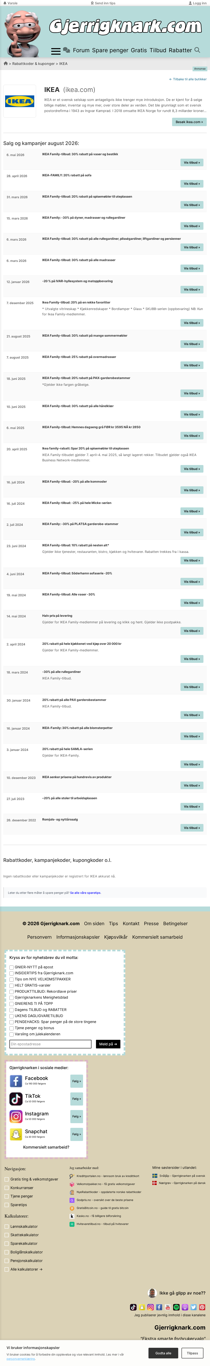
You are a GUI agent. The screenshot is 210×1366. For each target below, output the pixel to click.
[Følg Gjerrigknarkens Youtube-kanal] (167, 1307)
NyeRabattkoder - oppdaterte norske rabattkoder (109, 1192)
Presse (151, 923)
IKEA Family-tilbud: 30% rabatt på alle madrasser (78, 260)
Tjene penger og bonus (34, 1028)
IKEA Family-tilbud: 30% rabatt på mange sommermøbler (84, 335)
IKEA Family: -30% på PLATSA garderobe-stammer (80, 524)
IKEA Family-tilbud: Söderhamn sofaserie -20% (77, 573)
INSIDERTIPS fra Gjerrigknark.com (44, 973)
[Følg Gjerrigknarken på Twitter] (193, 1307)
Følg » (76, 1081)
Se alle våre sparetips (85, 892)
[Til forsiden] (125, 27)
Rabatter (180, 50)
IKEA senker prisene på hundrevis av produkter (77, 777)
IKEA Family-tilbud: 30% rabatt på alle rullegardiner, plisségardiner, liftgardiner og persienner (111, 239)
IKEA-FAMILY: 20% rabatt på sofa (66, 175)
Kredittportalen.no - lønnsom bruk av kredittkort (108, 1176)
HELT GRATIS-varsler (33, 985)
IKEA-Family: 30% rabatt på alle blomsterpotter (77, 728)
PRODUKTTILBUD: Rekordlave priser (46, 991)
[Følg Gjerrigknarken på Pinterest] (202, 1307)
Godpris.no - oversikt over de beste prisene (105, 1200)
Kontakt (131, 923)
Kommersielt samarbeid (157, 937)
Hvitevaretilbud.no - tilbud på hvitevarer (103, 1224)
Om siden (94, 923)
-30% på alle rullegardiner (61, 672)
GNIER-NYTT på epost (34, 967)
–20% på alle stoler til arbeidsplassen (69, 798)
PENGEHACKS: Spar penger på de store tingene (55, 1022)
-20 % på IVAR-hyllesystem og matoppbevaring (77, 281)
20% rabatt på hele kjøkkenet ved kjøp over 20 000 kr (81, 644)
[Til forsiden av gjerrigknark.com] (22, 33)
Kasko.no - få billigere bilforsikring (99, 1216)
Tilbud (158, 50)
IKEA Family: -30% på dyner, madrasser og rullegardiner (83, 218)
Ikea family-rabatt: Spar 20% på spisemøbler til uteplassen (85, 448)
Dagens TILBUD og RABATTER (40, 1009)
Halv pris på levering (57, 616)
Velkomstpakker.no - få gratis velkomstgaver (106, 1184)
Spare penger (110, 50)
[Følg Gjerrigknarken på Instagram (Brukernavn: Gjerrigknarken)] (150, 1307)
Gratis (139, 50)
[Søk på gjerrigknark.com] (197, 50)
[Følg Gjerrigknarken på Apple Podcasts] (185, 1307)
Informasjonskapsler (78, 937)
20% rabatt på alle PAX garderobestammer (74, 700)
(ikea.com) (79, 90)
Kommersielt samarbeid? (46, 1147)
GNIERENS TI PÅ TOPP (34, 1003)
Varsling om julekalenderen (37, 1034)
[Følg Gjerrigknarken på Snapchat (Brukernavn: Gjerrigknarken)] (142, 1307)
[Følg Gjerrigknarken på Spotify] (176, 1307)
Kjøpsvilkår (116, 937)
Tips (113, 923)
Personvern (39, 937)
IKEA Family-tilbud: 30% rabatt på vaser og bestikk (80, 154)
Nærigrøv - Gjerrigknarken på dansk (182, 1183)
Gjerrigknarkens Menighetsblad (41, 997)
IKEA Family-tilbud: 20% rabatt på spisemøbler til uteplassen (87, 196)
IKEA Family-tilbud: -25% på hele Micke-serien (76, 503)
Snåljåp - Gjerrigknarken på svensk (182, 1175)
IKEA (63, 63)
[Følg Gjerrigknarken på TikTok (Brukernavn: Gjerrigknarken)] (133, 1307)
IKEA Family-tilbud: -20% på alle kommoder (74, 481)
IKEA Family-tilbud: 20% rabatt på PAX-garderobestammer (86, 378)
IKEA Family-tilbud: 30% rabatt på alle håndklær (78, 406)
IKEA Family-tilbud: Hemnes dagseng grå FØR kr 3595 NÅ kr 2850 (91, 427)
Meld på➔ (108, 1044)
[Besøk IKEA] (19, 101)
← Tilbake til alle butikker (188, 79)
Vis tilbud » (192, 162)
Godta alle (163, 1353)
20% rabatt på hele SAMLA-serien (67, 749)
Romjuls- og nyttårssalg (60, 819)
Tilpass (192, 1353)
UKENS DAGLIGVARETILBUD (39, 1016)
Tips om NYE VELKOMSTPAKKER (43, 979)
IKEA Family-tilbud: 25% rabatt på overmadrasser (79, 357)
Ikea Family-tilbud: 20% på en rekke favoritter (76, 302)
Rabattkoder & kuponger (33, 63)
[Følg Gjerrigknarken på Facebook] (159, 1307)
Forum (81, 50)
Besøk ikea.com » (189, 122)
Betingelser (175, 923)
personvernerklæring (21, 1358)
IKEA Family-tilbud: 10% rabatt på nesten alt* (75, 545)
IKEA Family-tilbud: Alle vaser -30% (68, 594)
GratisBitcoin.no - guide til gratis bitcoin (103, 1208)
